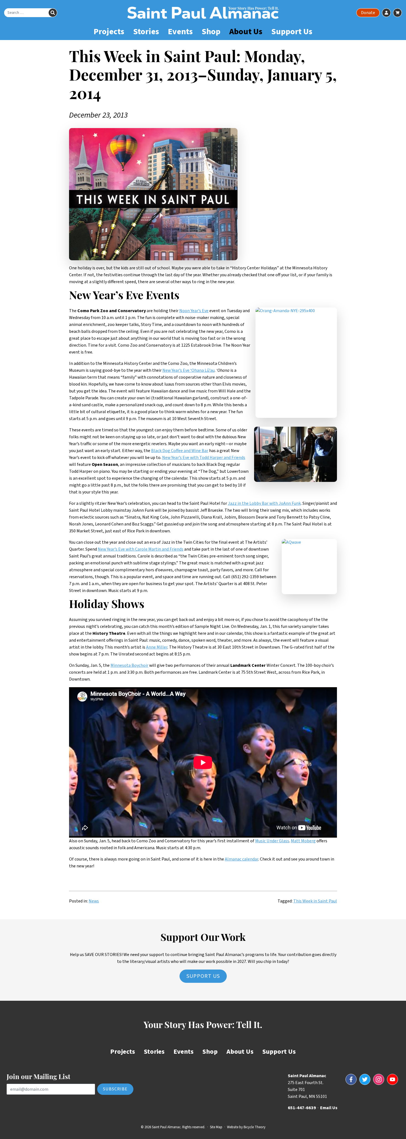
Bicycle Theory (254, 1127)
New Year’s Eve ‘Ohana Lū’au (188, 370)
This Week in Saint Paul (315, 901)
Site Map (216, 1127)
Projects (109, 32)
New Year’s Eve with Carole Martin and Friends (140, 549)
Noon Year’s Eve (194, 311)
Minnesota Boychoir (129, 665)
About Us (245, 32)
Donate (368, 13)
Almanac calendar (241, 859)
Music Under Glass (272, 841)
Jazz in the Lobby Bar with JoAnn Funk (264, 503)
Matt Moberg (303, 841)
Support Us (291, 32)
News (94, 901)
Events (180, 32)
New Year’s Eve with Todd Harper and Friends (203, 458)
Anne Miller (156, 647)
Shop (211, 32)
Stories (146, 32)
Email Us (329, 1108)
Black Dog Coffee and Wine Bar (179, 451)
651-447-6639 (302, 1108)
